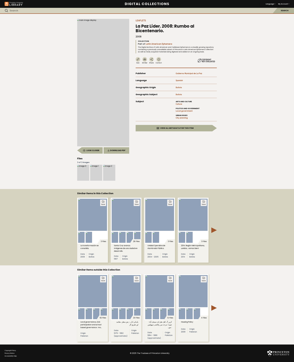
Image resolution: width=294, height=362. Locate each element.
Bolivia (179, 87)
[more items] (214, 230)
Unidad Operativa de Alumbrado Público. (156, 247)
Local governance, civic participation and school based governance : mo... (91, 325)
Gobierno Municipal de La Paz (189, 73)
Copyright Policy (10, 350)
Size (137, 63)
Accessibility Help (11, 356)
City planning (182, 118)
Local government (184, 111)
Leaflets (141, 20)
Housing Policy (187, 322)
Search (284, 10)
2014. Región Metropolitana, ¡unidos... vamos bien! (192, 247)
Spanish (179, 80)
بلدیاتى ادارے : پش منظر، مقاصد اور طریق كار (127, 323)
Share (151, 63)
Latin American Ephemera (159, 43)
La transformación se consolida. (89, 247)
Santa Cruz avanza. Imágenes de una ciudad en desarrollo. (125, 248)
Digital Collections (147, 4)
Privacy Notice (9, 353)
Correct (159, 63)
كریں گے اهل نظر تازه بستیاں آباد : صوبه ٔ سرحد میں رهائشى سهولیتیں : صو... (160, 325)
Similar (144, 63)
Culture (179, 104)
